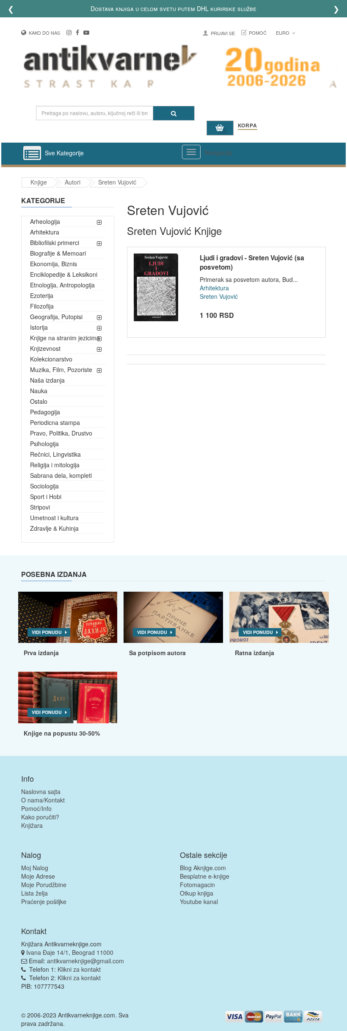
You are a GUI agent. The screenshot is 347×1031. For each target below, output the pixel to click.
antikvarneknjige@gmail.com (85, 961)
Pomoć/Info (36, 808)
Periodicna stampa (55, 422)
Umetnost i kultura (54, 517)
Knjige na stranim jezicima (65, 338)
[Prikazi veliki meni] (191, 152)
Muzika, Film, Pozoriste (61, 369)
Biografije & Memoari (58, 253)
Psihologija (44, 443)
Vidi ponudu (47, 632)
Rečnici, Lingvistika (55, 454)
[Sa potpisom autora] (173, 617)
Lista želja (34, 893)
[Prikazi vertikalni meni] (32, 154)
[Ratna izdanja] (279, 617)
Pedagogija (45, 412)
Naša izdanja (47, 380)
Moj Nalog (34, 867)
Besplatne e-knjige (204, 876)
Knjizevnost (45, 348)
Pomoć (258, 32)
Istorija (39, 327)
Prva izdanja (41, 652)
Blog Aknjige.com (203, 867)
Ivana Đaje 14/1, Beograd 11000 (69, 952)
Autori (72, 182)
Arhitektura (44, 232)
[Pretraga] (174, 113)
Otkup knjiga (196, 893)
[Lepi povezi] (68, 697)
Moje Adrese (38, 876)
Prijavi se (223, 33)
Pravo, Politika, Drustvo (61, 433)
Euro (283, 32)
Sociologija (44, 486)
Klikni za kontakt (79, 969)
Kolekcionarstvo (51, 359)
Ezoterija (41, 295)
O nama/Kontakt (43, 800)
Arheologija (45, 221)
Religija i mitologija (55, 464)
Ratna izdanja (254, 652)
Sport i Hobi (45, 496)
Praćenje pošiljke (43, 901)
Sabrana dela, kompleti (61, 475)
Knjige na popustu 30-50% (62, 733)
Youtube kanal (199, 901)
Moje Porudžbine (43, 884)
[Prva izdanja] (68, 617)
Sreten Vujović (117, 182)
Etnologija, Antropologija (62, 285)
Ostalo (38, 401)
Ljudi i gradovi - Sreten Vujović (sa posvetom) (252, 262)
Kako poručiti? (40, 817)
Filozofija (42, 306)
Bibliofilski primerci (54, 242)
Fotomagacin (197, 884)
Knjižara (32, 825)
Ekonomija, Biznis (53, 263)
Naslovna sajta (41, 791)
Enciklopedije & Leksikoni (63, 274)
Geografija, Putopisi (56, 316)
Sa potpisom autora (157, 652)
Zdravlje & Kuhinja (54, 528)
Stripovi (40, 507)
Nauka (38, 390)
